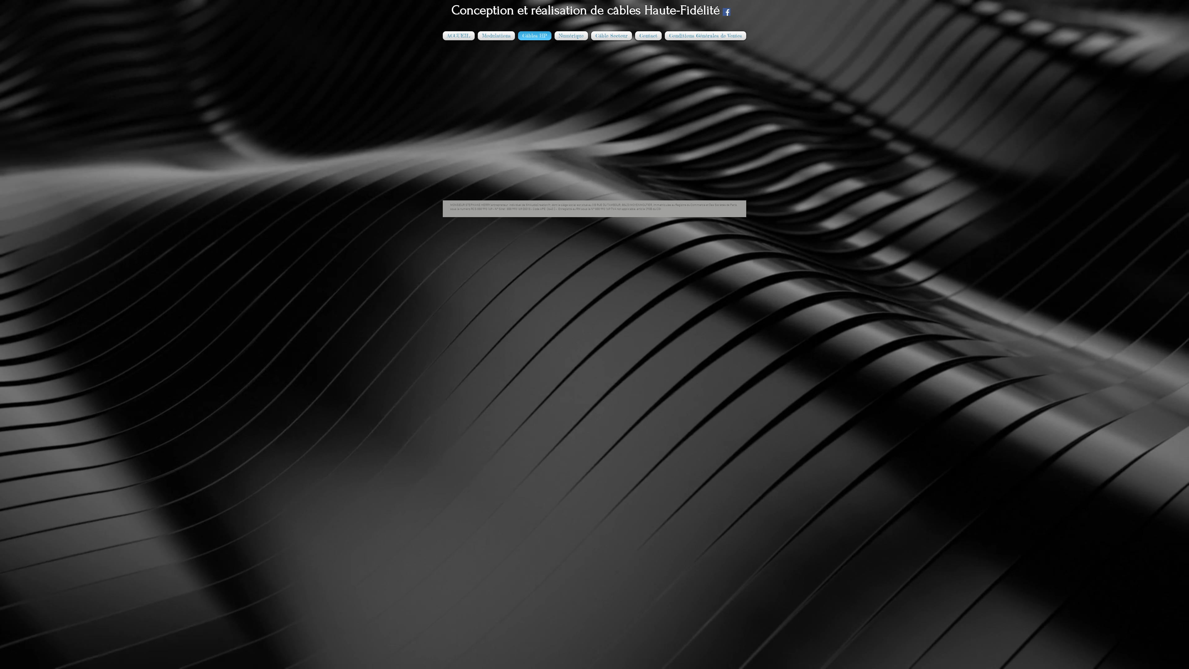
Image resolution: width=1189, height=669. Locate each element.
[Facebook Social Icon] (726, 12)
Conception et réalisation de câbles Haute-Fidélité (582, 10)
